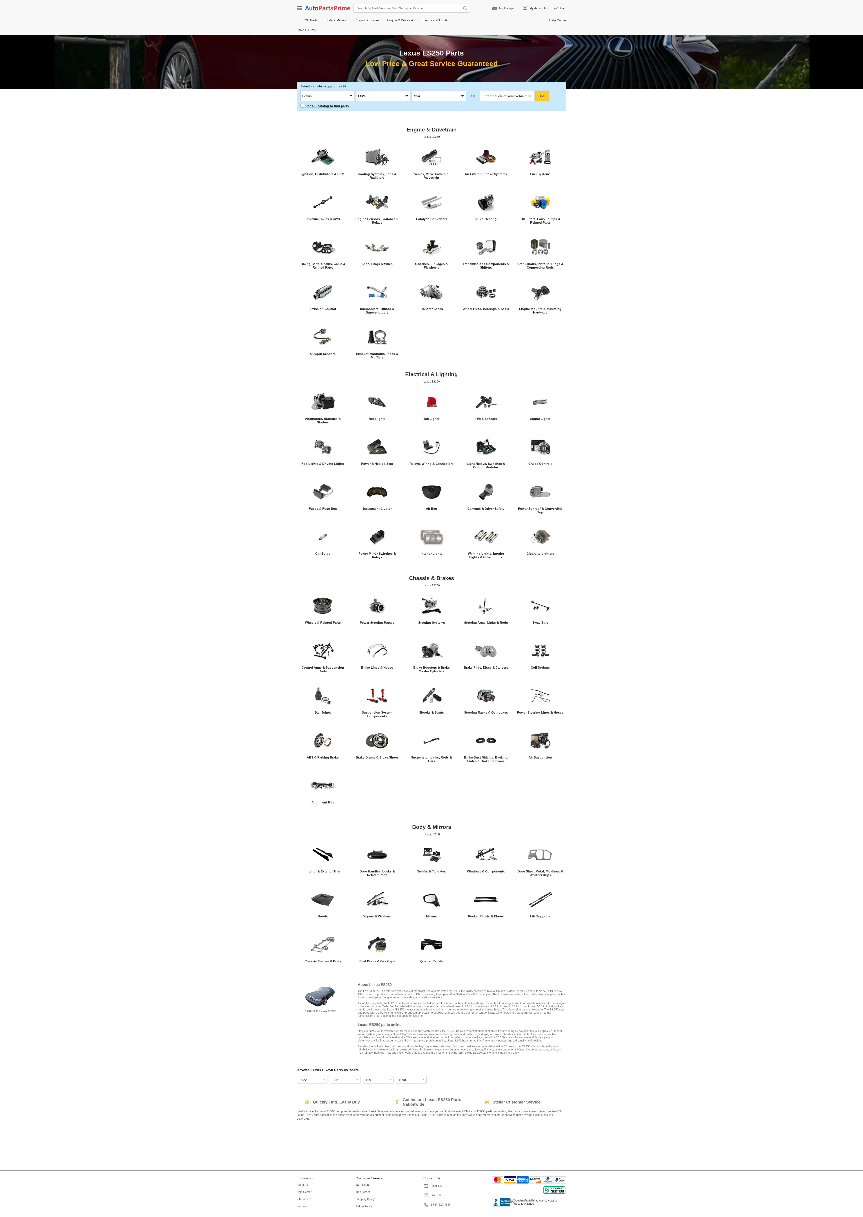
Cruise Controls (540, 463)
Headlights (377, 418)
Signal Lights (540, 418)
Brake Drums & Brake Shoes (377, 757)
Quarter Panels (431, 961)
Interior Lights (432, 553)
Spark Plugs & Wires (377, 264)
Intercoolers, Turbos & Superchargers (377, 310)
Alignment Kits (322, 802)
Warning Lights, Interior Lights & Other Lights (486, 555)
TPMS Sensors (486, 418)
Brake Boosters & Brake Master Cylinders (431, 669)
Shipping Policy (365, 1199)
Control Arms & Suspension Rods (323, 669)
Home (300, 30)
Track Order (363, 1192)
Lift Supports (540, 916)
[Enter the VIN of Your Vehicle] (507, 96)
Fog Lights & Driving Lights (322, 463)
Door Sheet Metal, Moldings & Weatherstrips (540, 873)
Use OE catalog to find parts (327, 106)
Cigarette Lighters (540, 553)
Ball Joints (323, 712)
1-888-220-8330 (441, 1204)
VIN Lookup (304, 1199)
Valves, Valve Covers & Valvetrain (431, 175)
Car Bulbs (322, 553)
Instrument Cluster (377, 508)
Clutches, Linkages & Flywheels (431, 265)
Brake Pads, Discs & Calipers (486, 667)
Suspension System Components (377, 714)
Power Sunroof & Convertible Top (540, 510)
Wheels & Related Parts (323, 622)
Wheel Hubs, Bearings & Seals (486, 309)
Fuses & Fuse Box (323, 508)
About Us (302, 1184)
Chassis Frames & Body (323, 961)
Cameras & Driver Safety (485, 508)
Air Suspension (540, 757)
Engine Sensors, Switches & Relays (377, 220)
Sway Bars (540, 622)
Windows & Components (486, 871)
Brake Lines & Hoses (377, 667)
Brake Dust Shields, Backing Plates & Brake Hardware (486, 759)
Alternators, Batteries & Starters (323, 420)
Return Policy (364, 1206)
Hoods (323, 916)
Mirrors (431, 916)
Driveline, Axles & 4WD (322, 219)
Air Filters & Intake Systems (486, 174)
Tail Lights (431, 418)
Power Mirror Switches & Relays (377, 555)
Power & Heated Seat (377, 463)
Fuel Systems (540, 174)
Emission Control (322, 309)
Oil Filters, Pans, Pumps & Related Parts (540, 220)
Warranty (302, 1206)
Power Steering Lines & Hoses (540, 712)
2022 (303, 1080)
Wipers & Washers (377, 916)
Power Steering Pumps (377, 622)
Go (542, 96)
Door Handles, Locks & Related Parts (377, 873)
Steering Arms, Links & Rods (486, 622)
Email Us (436, 1186)
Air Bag (431, 508)
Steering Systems (431, 622)
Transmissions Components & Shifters (486, 265)
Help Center (304, 1192)
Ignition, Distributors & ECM (322, 174)
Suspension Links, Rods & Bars (431, 759)
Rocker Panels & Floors (486, 916)
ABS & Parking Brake (323, 757)
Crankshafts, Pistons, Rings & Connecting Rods (540, 265)
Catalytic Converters (431, 219)
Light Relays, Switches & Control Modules (486, 465)
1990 (402, 1080)
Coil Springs (540, 667)
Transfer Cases (431, 309)
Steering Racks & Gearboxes (486, 712)
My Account (362, 1184)
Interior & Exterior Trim (323, 871)
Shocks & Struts (431, 712)
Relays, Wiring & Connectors (431, 463)
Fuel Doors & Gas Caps (377, 961)
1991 (369, 1080)
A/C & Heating (486, 219)
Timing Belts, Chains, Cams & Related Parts (322, 265)
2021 (336, 1080)
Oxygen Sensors (323, 354)
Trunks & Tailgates (431, 871)
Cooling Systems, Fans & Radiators (377, 175)
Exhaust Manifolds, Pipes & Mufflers (377, 355)
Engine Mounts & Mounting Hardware (540, 310)
